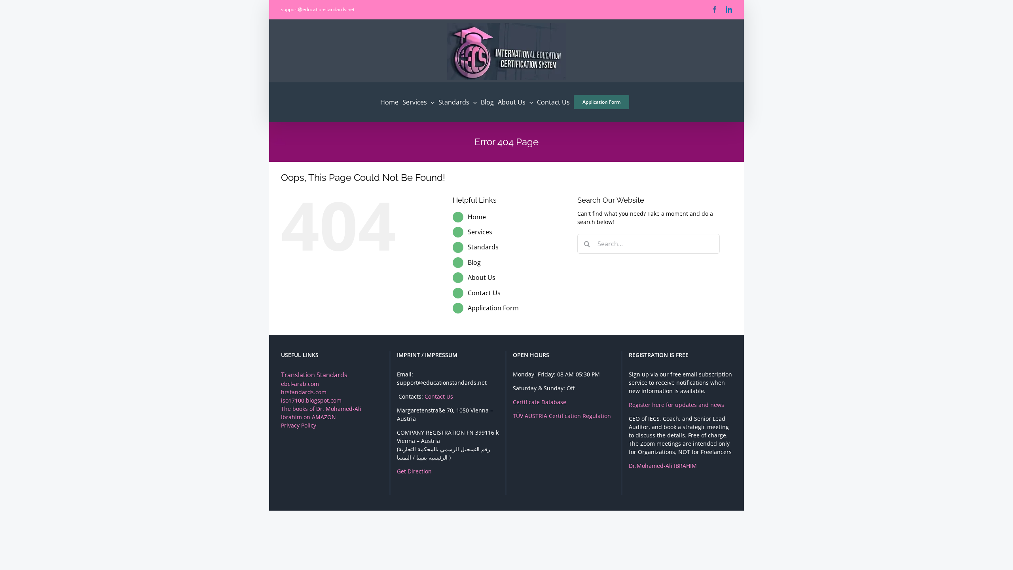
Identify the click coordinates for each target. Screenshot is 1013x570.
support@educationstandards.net (318, 9)
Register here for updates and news (676, 404)
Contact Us (484, 293)
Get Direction (414, 471)
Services (480, 232)
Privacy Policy (298, 425)
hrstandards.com (303, 392)
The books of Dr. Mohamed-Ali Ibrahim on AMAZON (321, 413)
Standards (483, 247)
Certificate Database (539, 402)
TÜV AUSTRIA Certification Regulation (562, 416)
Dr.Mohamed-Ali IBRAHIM (663, 465)
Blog (474, 262)
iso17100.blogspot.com (311, 400)
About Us (481, 277)
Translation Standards (314, 374)
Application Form (493, 308)
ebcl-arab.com (300, 384)
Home (477, 217)
